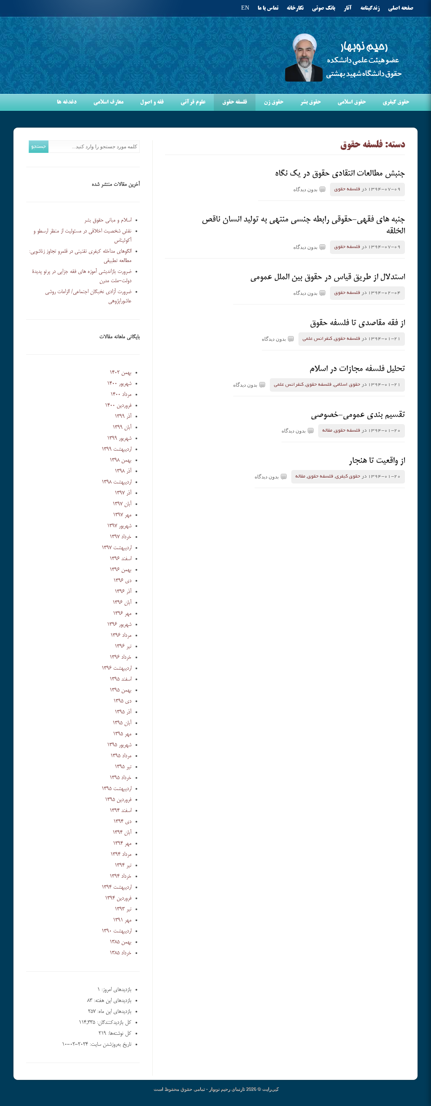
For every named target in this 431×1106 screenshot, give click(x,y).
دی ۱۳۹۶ (122, 580)
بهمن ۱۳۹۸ (120, 460)
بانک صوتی (323, 8)
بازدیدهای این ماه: (113, 1011)
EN (245, 8)
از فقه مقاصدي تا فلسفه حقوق (357, 323)
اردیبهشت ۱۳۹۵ (116, 788)
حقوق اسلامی (352, 102)
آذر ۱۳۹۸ (122, 471)
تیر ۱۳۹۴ (122, 865)
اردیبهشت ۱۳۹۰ (116, 931)
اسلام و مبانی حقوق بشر (107, 220)
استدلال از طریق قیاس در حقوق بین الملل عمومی (327, 277)
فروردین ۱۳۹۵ (118, 799)
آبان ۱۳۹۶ (121, 602)
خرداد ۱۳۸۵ (120, 953)
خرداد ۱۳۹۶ (120, 657)
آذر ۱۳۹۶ (122, 591)
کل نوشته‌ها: (118, 1033)
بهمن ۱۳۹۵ (120, 690)
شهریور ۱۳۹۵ (119, 745)
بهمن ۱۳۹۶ (120, 569)
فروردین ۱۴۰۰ (118, 405)
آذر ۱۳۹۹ (122, 416)
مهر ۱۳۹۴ (122, 843)
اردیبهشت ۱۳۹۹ (116, 449)
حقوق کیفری (396, 102)
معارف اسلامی (108, 102)
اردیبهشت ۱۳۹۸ (116, 482)
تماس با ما (268, 8)
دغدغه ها (67, 102)
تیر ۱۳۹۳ (122, 909)
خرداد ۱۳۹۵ (120, 778)
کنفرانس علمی (317, 339)
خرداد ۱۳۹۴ (120, 876)
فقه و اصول (152, 102)
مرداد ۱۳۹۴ (120, 854)
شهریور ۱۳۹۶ (119, 624)
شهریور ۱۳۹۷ (119, 526)
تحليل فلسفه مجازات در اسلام (357, 369)
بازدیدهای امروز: (115, 989)
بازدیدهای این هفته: (111, 1000)
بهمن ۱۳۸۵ (120, 942)
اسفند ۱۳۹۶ (120, 559)
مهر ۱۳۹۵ (122, 734)
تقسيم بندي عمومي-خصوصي (358, 415)
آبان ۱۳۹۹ (121, 427)
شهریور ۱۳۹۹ (119, 438)
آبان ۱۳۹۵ (121, 723)
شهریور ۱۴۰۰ (119, 383)
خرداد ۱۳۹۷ (120, 537)
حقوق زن (273, 102)
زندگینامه (370, 8)
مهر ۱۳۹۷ (122, 515)
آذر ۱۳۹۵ (122, 712)
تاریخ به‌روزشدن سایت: (109, 1044)
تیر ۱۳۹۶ (122, 646)
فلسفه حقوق (234, 102)
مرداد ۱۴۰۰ (120, 394)
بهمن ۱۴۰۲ (120, 372)
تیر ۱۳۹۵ (122, 767)
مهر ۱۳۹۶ (122, 613)
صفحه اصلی (400, 8)
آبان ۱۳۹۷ (121, 504)
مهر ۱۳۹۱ (122, 920)
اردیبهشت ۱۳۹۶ (116, 668)
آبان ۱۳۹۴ (121, 832)
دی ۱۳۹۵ (122, 701)
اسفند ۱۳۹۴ (120, 810)
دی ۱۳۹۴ (122, 821)
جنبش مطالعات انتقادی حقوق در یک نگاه (340, 174)
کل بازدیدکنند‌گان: (113, 1022)
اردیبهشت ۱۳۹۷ (116, 548)
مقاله (327, 430)
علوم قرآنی (193, 102)
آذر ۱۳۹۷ (122, 493)
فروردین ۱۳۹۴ (118, 898)
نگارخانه (295, 8)
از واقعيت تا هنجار (377, 461)
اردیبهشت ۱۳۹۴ (116, 887)
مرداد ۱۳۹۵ (120, 756)
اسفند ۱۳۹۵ (120, 679)
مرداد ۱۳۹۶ (120, 635)
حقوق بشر (310, 102)
